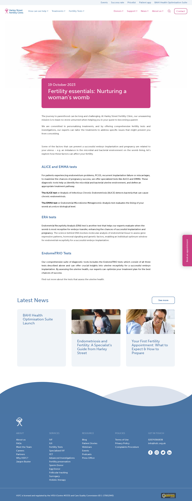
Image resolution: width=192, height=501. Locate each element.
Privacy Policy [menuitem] (122, 443)
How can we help (37, 11)
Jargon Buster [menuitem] (23, 461)
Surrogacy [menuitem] (54, 476)
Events (104, 2)
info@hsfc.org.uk (157, 443)
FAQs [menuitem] (19, 443)
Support (131, 11)
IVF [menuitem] (50, 439)
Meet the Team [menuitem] (24, 447)
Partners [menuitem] (20, 454)
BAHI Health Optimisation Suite (170, 2)
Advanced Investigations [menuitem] (62, 458)
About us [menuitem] (21, 439)
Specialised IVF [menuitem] (57, 450)
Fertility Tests (75, 11)
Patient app (145, 2)
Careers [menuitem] (20, 450)
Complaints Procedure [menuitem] (127, 447)
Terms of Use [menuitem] (122, 439)
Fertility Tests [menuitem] (56, 447)
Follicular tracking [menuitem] (58, 472)
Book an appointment (187, 250)
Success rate (117, 2)
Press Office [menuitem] (88, 458)
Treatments (57, 11)
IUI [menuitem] (50, 443)
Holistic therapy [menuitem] (57, 480)
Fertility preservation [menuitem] (60, 461)
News (144, 11)
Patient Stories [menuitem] (89, 443)
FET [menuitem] (51, 454)
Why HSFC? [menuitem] (22, 458)
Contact (180, 11)
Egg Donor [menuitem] (54, 469)
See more (163, 300)
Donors (117, 11)
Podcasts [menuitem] (87, 454)
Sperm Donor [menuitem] (56, 465)
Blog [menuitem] (84, 439)
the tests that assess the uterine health (84, 279)
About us (156, 11)
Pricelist (131, 2)
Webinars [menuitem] (87, 447)
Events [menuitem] (85, 450)
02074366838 (155, 439)
